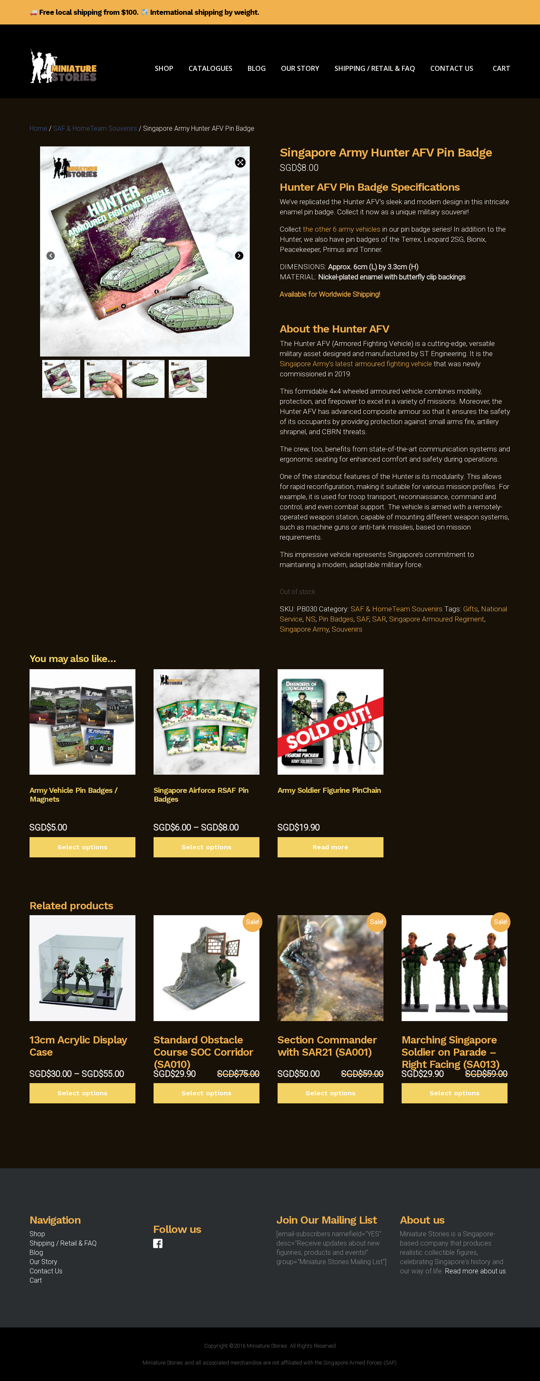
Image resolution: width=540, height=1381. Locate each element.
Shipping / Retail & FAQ (63, 1243)
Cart (36, 1280)
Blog (36, 1253)
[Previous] (50, 256)
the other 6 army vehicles (342, 229)
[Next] (239, 256)
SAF (362, 619)
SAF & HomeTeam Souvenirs (95, 128)
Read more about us (475, 1271)
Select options (82, 847)
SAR (379, 619)
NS (310, 619)
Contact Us (46, 1271)
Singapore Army (304, 629)
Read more (330, 847)
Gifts (470, 609)
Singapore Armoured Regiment (436, 619)
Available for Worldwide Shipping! (330, 294)
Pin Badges (336, 619)
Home (38, 128)
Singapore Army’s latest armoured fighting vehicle (356, 363)
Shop (37, 1234)
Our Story (43, 1262)
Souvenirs (347, 629)
